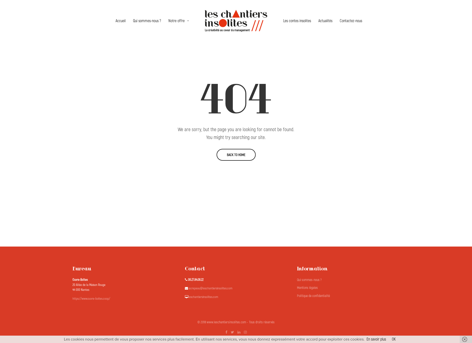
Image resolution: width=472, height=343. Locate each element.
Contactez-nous (351, 20)
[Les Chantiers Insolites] (236, 21)
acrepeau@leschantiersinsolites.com (210, 288)
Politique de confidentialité (313, 296)
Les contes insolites (297, 20)
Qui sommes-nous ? (147, 20)
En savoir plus (376, 339)
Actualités (325, 20)
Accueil (121, 20)
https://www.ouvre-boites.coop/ (91, 299)
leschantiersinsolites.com (203, 297)
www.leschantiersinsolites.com (226, 322)
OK (394, 339)
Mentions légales (307, 288)
